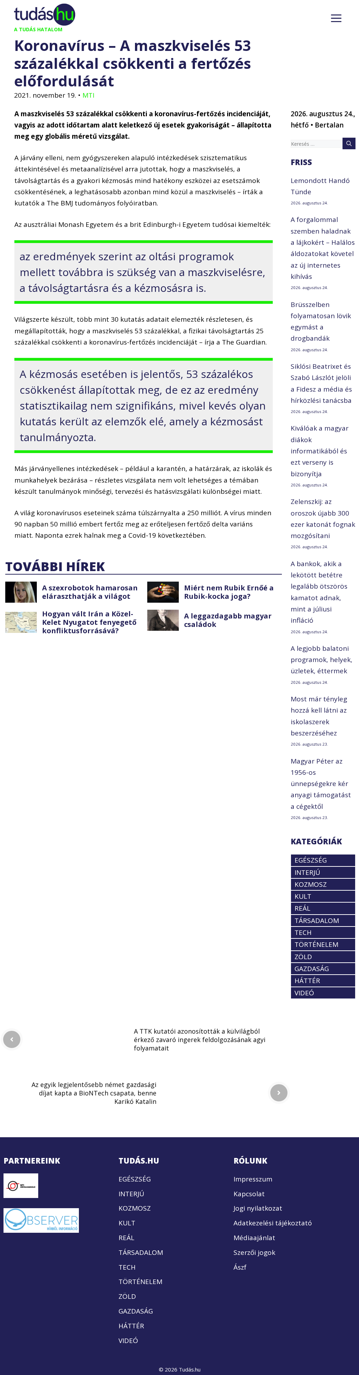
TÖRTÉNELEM (316, 944)
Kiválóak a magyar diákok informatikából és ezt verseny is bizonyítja (319, 451)
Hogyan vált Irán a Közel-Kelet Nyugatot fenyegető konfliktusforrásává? (89, 622)
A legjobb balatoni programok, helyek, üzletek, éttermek (321, 660)
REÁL (302, 908)
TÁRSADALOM (316, 920)
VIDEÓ (304, 992)
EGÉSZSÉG (310, 860)
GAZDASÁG (311, 968)
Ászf (239, 1267)
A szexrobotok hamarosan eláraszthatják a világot (90, 592)
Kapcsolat (249, 1193)
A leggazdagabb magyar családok (228, 620)
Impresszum (252, 1179)
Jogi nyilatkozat (257, 1208)
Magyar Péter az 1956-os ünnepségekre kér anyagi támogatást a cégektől (321, 784)
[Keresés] (349, 143)
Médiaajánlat (254, 1237)
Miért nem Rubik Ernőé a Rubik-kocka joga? (229, 592)
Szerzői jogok (254, 1252)
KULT (302, 896)
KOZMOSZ (310, 884)
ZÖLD (303, 956)
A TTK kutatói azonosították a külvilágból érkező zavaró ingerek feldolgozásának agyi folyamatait (199, 1039)
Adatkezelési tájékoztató (272, 1222)
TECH (303, 932)
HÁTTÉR (307, 980)
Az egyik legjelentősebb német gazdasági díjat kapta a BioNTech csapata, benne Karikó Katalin (94, 1093)
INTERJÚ (307, 872)
